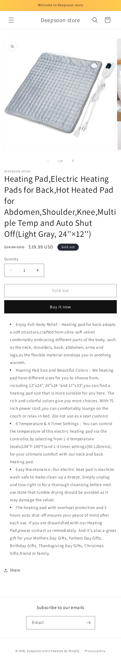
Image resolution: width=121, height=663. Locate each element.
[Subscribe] (88, 622)
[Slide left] (48, 161)
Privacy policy (95, 651)
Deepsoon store (38, 651)
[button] (11, 20)
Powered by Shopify (65, 651)
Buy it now (60, 306)
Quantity (11, 259)
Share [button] (15, 570)
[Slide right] (73, 161)
